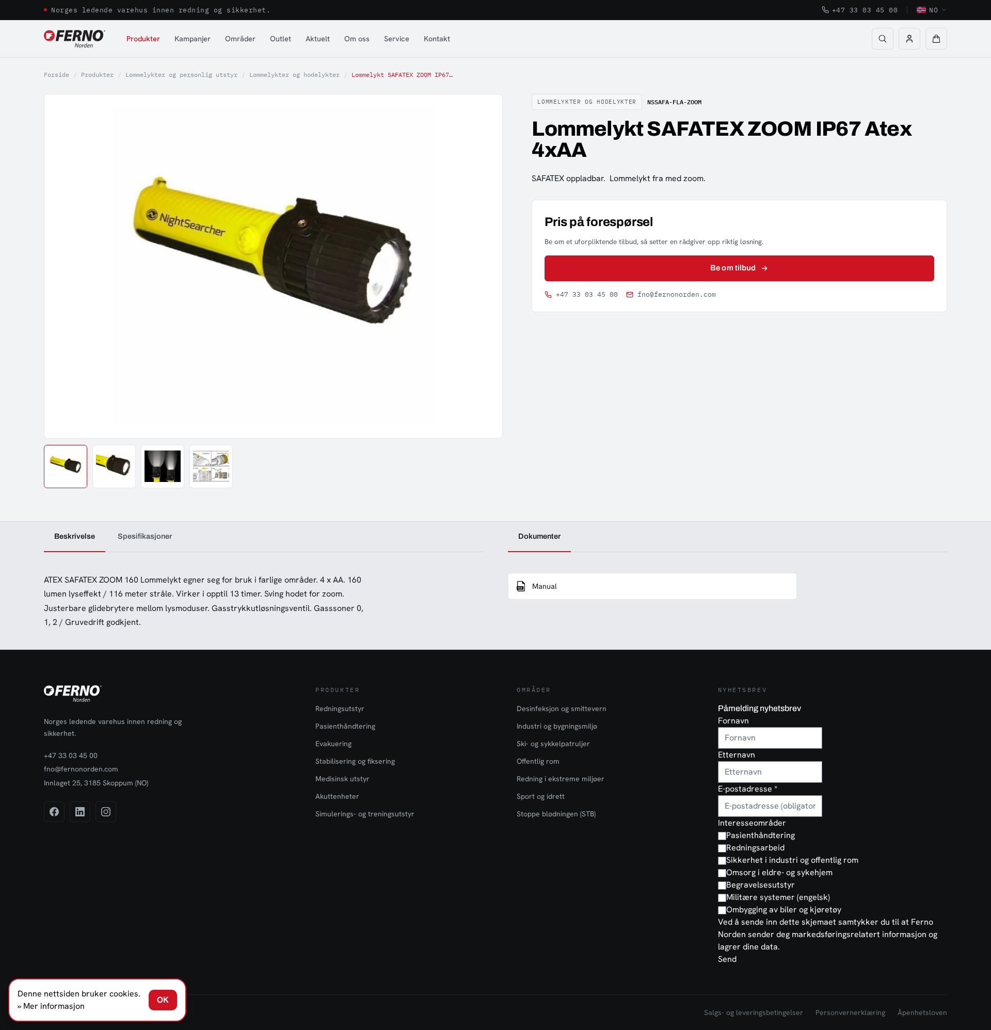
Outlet (280, 38)
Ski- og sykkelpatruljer (553, 743)
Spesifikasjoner (145, 536)
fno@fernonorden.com (676, 294)
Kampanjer (192, 38)
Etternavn (736, 754)
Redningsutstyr (339, 708)
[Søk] (882, 39)
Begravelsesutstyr (760, 884)
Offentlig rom (538, 761)
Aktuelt (318, 38)
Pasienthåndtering (345, 726)
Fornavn (733, 720)
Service (396, 38)
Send (727, 959)
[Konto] (909, 39)
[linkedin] (80, 811)
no (933, 10)
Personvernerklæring (850, 1012)
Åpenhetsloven (922, 1012)
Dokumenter (539, 536)
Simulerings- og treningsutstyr (364, 813)
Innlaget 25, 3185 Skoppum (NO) (96, 782)
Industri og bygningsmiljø (557, 726)
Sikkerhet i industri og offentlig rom (792, 860)
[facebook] (54, 811)
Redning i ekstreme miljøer (560, 778)
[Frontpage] (74, 38)
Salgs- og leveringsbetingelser (753, 1012)
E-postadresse (747, 788)
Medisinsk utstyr (342, 778)
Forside (56, 74)
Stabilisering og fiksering (355, 761)
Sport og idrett (541, 796)
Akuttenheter (337, 796)
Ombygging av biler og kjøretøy (783, 909)
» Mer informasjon (51, 1006)
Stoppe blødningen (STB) (556, 813)
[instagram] (105, 811)
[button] (936, 39)
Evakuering (333, 743)
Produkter (143, 38)
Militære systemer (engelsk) (778, 897)
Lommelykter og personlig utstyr (181, 74)
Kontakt (437, 38)
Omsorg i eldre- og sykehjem (779, 872)
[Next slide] (483, 266)
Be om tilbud (733, 268)
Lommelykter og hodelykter (294, 74)
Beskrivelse (74, 536)
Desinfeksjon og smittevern (561, 708)
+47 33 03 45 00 (865, 10)
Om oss (357, 38)
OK (163, 999)
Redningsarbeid (755, 847)
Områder (240, 38)
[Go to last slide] (63, 266)
